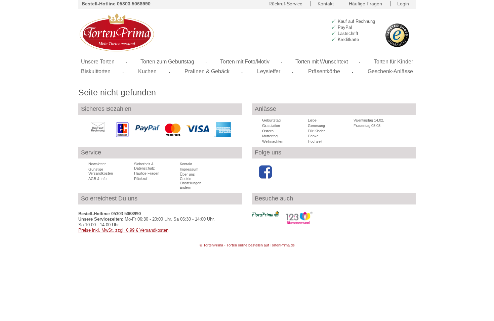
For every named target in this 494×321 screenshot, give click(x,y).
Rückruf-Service (285, 3)
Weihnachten (272, 141)
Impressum (189, 169)
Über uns (187, 174)
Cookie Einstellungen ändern (190, 183)
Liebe (312, 120)
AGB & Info (97, 179)
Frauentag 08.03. (367, 126)
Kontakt (326, 3)
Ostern (268, 131)
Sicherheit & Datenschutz (144, 166)
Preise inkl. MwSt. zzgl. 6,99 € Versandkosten (123, 230)
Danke (313, 136)
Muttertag (270, 136)
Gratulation (271, 126)
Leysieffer (268, 71)
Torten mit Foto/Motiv (245, 61)
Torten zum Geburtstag (167, 61)
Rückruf (140, 179)
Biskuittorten (96, 71)
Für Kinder (316, 131)
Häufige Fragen (365, 3)
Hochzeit (315, 141)
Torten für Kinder (393, 61)
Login (403, 3)
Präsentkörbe (324, 71)
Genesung (316, 126)
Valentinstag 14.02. (369, 120)
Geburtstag (271, 120)
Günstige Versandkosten (100, 171)
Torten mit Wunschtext (321, 61)
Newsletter (97, 164)
